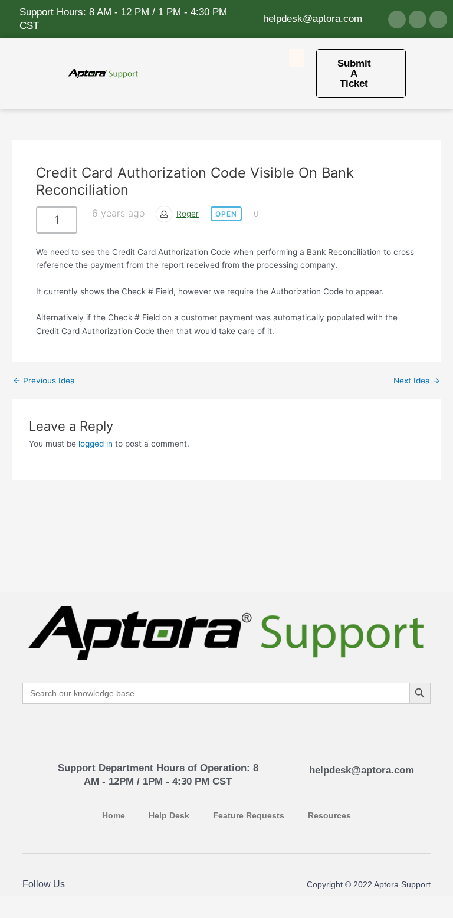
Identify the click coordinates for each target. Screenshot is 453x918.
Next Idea (416, 381)
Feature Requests (248, 815)
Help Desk (169, 815)
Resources (329, 815)
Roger (187, 213)
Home (113, 815)
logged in (95, 443)
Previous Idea (44, 381)
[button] (296, 58)
